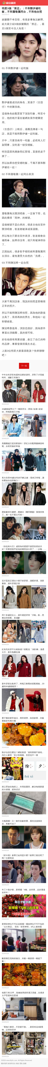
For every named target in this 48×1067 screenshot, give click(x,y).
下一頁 (24, 366)
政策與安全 (12, 1063)
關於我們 (4, 1063)
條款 (17, 1063)
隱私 (21, 1063)
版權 (24, 1063)
